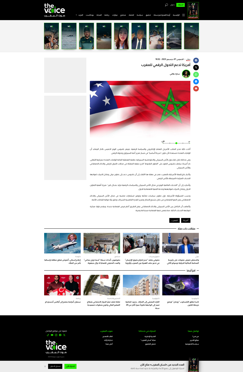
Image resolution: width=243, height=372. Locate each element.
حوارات (115, 15)
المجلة (99, 15)
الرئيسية (176, 15)
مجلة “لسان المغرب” (148, 340)
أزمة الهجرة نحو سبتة (162, 15)
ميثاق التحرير (194, 340)
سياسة (140, 15)
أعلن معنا (109, 344)
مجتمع (123, 15)
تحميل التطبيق (150, 344)
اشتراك (180, 5)
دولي (188, 59)
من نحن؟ (195, 336)
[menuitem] (176, 15)
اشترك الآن (70, 366)
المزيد (80, 15)
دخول (172, 5)
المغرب (174, 220)
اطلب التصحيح (108, 336)
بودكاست (90, 15)
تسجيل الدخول (55, 366)
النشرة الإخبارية (150, 336)
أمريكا (185, 220)
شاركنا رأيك (108, 340)
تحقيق (148, 15)
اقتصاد (131, 15)
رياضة (106, 15)
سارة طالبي (175, 74)
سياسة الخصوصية (192, 344)
